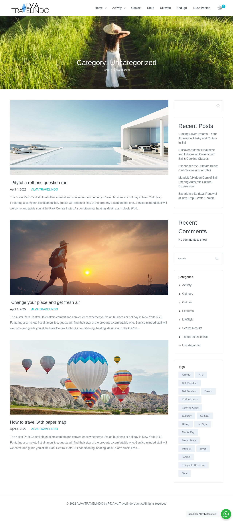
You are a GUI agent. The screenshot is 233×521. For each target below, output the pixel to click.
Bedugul (182, 7)
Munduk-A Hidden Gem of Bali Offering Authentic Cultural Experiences (198, 182)
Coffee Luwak (190, 399)
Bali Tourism (189, 391)
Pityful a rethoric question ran (38, 182)
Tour (184, 473)
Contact (136, 7)
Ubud (150, 7)
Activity (117, 7)
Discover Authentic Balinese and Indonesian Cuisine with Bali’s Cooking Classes (196, 154)
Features (188, 310)
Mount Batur (189, 440)
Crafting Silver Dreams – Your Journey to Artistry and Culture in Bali (197, 138)
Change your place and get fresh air (45, 302)
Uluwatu (165, 7)
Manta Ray (188, 432)
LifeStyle (187, 319)
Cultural (187, 302)
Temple (186, 456)
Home (99, 7)
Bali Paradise (189, 383)
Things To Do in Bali (195, 336)
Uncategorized (191, 345)
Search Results (192, 328)
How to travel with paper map (38, 422)
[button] (220, 9)
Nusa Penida (201, 7)
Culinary (187, 293)
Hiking (185, 424)
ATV (201, 374)
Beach (208, 391)
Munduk (186, 448)
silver (203, 448)
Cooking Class (190, 407)
